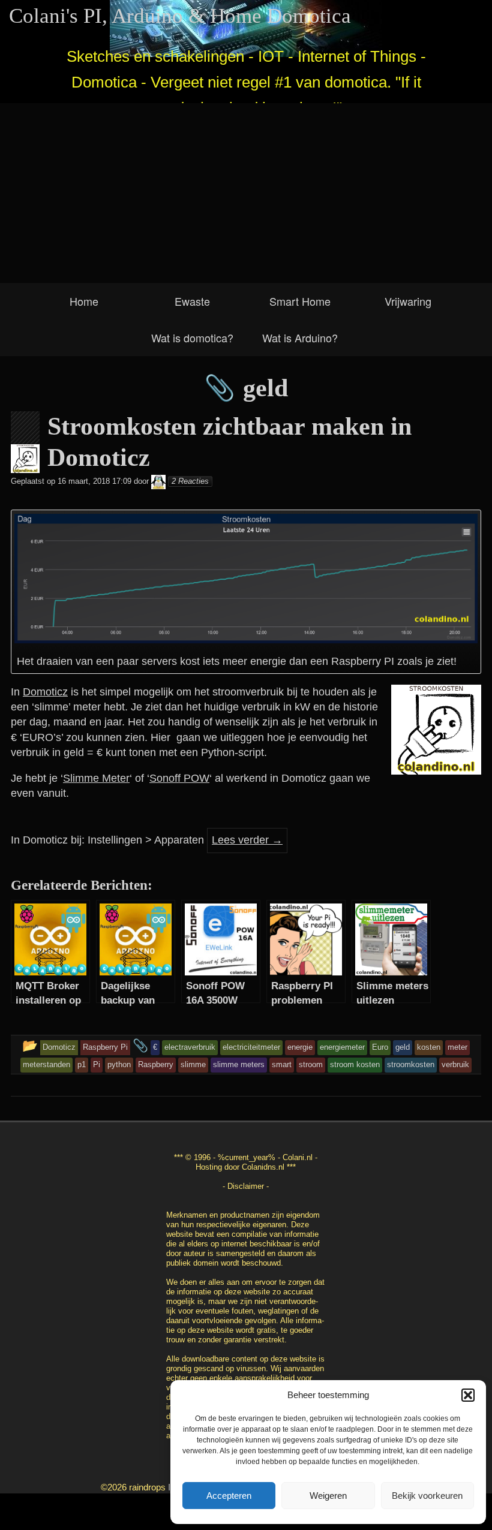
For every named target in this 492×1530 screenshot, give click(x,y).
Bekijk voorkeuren (427, 1495)
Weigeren (328, 1495)
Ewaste (192, 301)
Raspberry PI (362, 661)
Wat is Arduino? (300, 337)
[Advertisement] (246, 193)
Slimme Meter (96, 778)
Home (84, 301)
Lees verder (247, 840)
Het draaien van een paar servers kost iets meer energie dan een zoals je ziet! (237, 661)
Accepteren (228, 1495)
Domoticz (45, 692)
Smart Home (300, 301)
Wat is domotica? (192, 337)
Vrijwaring (408, 301)
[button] (468, 1395)
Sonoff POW (179, 778)
